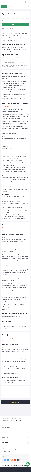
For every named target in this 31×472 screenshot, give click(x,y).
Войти (28, 2)
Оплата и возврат (14, 448)
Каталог (4, 6)
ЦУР (16, 449)
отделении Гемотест (16, 57)
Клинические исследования (8, 420)
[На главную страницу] (5, 2)
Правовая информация (7, 449)
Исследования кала (16, 418)
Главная (4, 418)
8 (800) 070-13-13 (7, 428)
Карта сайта (5, 448)
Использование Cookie (7, 451)
